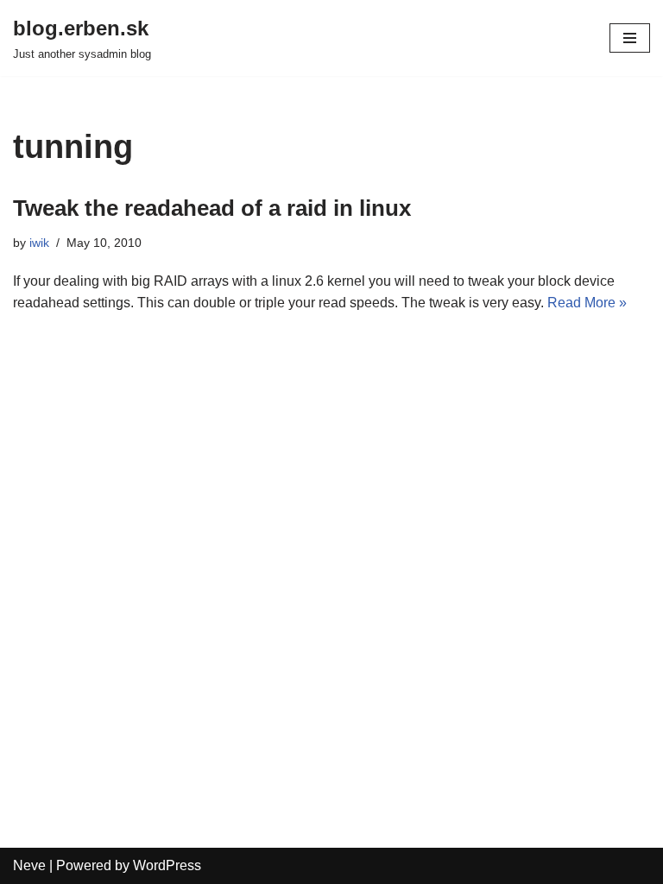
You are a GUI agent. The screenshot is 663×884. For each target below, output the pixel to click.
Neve (29, 865)
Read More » (587, 302)
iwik (39, 242)
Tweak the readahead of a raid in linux (212, 208)
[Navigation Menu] (629, 38)
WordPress (167, 865)
